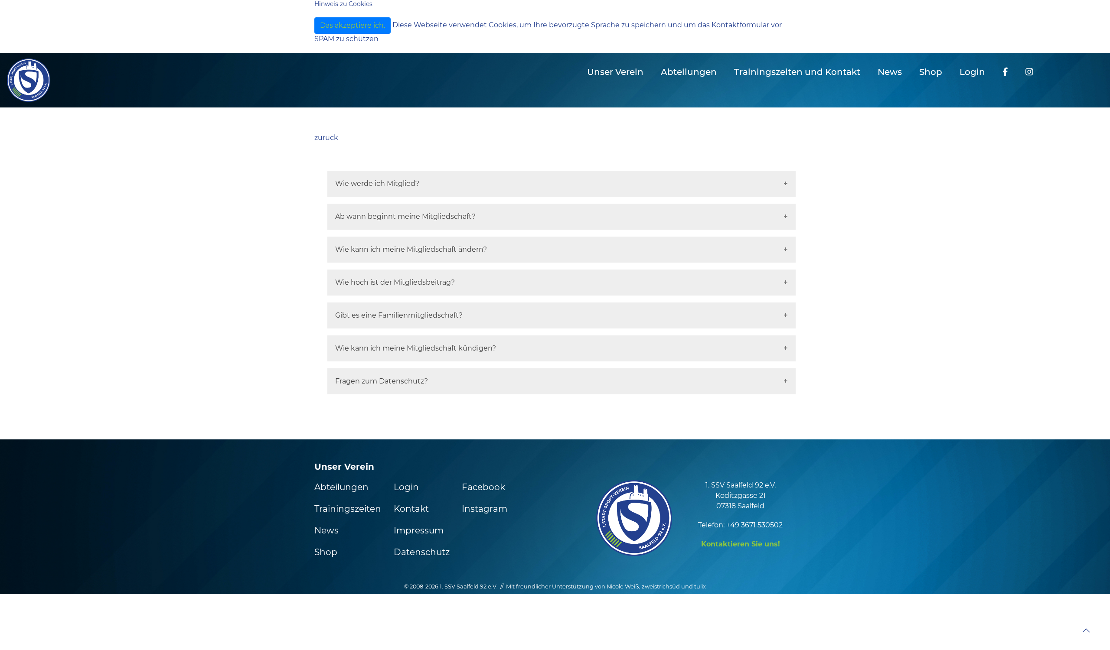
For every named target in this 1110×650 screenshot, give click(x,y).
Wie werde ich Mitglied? (377, 183)
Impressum (419, 530)
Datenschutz (422, 552)
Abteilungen (341, 487)
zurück (326, 137)
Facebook (483, 487)
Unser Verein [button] (615, 72)
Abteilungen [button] (689, 72)
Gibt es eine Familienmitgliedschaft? (399, 315)
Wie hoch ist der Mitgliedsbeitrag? (395, 282)
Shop (930, 72)
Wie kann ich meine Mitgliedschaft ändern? (411, 249)
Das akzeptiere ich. (352, 25)
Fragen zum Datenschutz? (381, 381)
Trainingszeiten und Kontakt (797, 72)
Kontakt (411, 509)
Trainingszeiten (347, 509)
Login (972, 72)
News (890, 72)
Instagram (484, 509)
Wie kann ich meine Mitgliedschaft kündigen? (415, 348)
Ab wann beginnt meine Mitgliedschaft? (405, 216)
